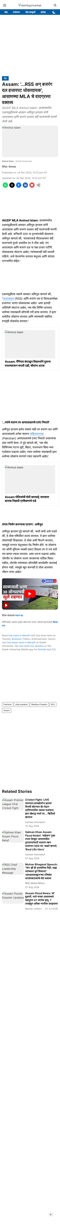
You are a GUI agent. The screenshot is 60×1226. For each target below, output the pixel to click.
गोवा (6, 12)
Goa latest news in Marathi (21, 642)
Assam (7, 710)
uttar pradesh (21, 704)
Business (16, 638)
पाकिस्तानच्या (37, 434)
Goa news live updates (31, 645)
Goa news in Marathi (19, 635)
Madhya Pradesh (39, 704)
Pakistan (8, 704)
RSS (53, 704)
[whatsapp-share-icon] (5, 186)
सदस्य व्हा (19, 615)
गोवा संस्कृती (30, 12)
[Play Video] (30, 594)
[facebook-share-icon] (18, 186)
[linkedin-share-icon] (25, 186)
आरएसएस (8, 298)
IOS (54, 649)
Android (42, 649)
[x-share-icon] (12, 186)
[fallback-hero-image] (13, 804)
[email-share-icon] (32, 186)
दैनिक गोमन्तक (9, 166)
